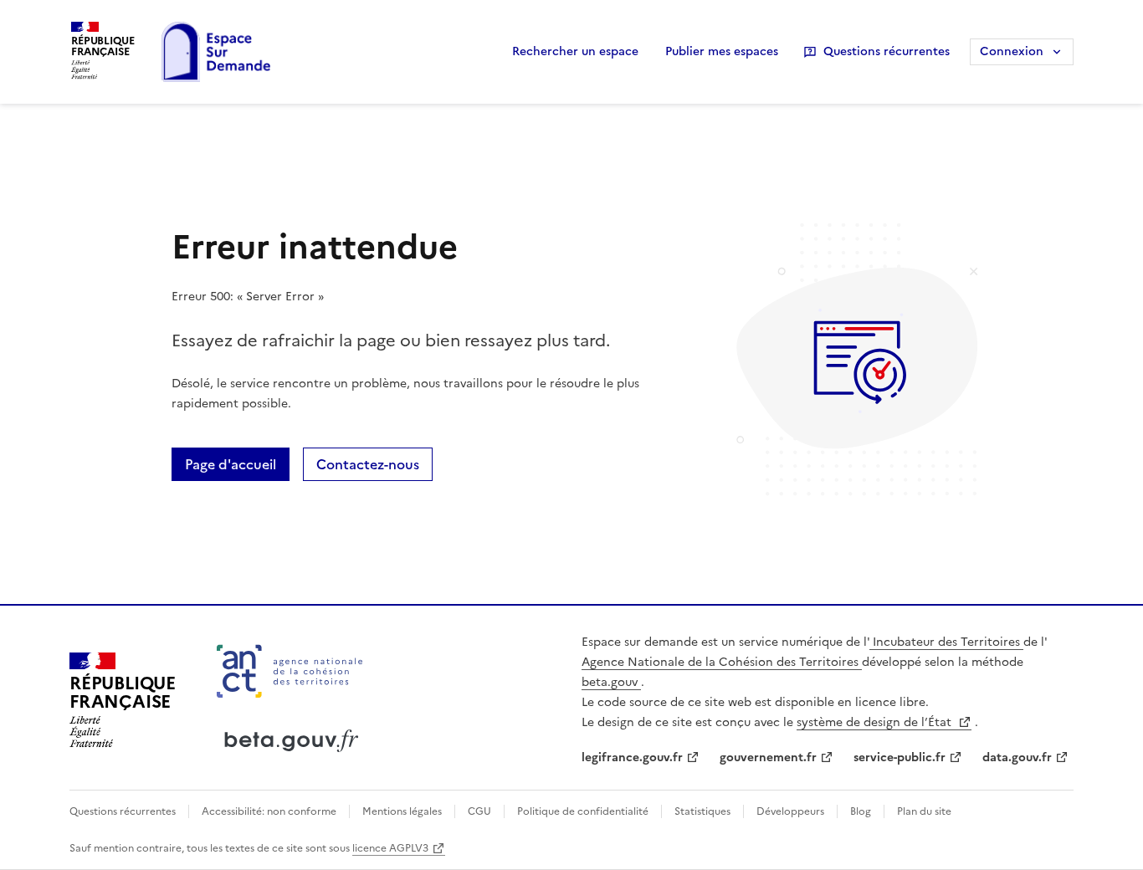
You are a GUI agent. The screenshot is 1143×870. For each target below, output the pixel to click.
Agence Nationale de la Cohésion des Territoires (722, 662)
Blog (861, 811)
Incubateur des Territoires (946, 642)
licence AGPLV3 (390, 848)
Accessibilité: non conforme (269, 811)
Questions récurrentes (886, 51)
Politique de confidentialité (583, 811)
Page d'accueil (230, 464)
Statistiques (702, 811)
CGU (479, 811)
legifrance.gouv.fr (632, 757)
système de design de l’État (876, 722)
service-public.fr (899, 757)
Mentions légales (402, 811)
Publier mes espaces (721, 51)
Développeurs (790, 811)
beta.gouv (611, 682)
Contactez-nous (367, 464)
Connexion (1011, 51)
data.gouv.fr (1017, 757)
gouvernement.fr (768, 757)
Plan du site (922, 811)
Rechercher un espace (575, 51)
